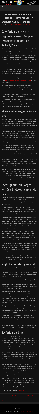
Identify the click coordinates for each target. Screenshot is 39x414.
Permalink (21, 390)
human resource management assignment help (18, 80)
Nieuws (28, 25)
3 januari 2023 (19, 25)
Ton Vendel (9, 25)
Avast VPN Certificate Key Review (30, 397)
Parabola (22, 412)
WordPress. (30, 412)
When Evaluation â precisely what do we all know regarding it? (10, 398)
